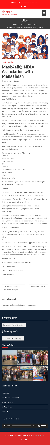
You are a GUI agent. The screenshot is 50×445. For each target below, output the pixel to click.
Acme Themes (39, 435)
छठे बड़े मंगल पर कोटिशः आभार (29, 2)
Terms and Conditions (10, 397)
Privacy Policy (7, 402)
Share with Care (37, 287)
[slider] (44, 426)
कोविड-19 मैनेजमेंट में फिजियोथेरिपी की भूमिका (11, 288)
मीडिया (12, 62)
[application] (25, 426)
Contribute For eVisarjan (12, 338)
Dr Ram (17, 81)
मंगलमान (7, 11)
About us (5, 393)
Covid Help (5, 62)
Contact (5, 412)
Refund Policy (7, 407)
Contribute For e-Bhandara (13, 325)
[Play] (5, 426)
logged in (16, 305)
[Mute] (39, 426)
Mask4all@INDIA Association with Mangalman (18, 71)
